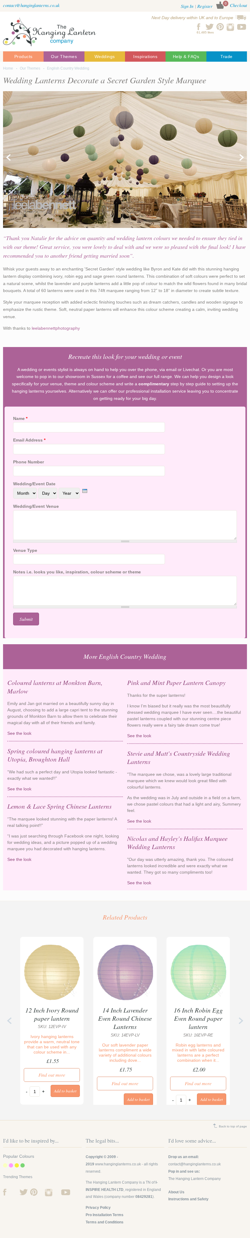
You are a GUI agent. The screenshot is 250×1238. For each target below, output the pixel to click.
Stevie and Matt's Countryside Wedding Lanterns (178, 757)
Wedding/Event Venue (36, 506)
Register (204, 6)
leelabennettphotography (56, 328)
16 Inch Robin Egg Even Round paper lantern (198, 1018)
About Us (176, 1192)
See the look (61, 733)
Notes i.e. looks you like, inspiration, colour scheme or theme (77, 571)
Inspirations (145, 56)
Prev (8, 157)
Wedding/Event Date (34, 483)
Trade (226, 56)
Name (20, 418)
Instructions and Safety (188, 1199)
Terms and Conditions (104, 1222)
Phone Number (28, 461)
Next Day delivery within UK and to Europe (192, 17)
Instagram (231, 27)
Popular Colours (18, 1156)
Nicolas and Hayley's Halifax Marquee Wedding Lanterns (177, 842)
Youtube (241, 27)
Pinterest (220, 27)
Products (23, 56)
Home (8, 68)
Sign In (187, 6)
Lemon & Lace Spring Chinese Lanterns (59, 806)
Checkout (238, 5)
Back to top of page (233, 1126)
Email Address (29, 440)
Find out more (51, 1075)
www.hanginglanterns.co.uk (118, 1164)
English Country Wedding (68, 68)
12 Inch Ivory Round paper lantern (52, 1014)
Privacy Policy (98, 1207)
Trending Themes (17, 1177)
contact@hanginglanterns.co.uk (31, 5)
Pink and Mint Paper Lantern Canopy (176, 682)
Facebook (199, 27)
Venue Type (25, 550)
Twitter (209, 27)
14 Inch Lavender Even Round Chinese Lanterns (125, 1018)
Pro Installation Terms (104, 1215)
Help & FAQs (186, 56)
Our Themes (64, 56)
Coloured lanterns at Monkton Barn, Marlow (54, 686)
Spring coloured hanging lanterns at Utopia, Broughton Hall (54, 755)
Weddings (105, 56)
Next (241, 157)
